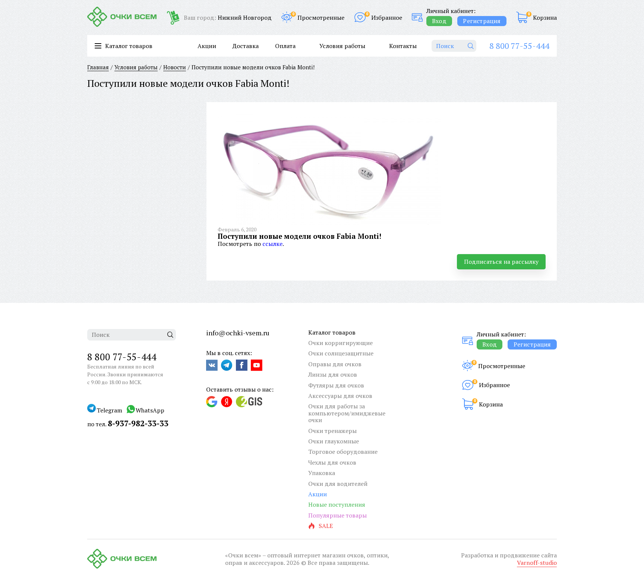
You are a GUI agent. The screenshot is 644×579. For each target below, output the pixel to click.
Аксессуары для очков (340, 395)
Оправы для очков (335, 364)
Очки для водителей (337, 483)
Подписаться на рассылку (501, 261)
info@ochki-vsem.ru (237, 332)
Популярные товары (337, 515)
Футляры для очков (336, 385)
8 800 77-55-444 (519, 45)
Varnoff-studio (537, 563)
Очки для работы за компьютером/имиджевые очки (346, 413)
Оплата (285, 46)
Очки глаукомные (333, 441)
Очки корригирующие (340, 342)
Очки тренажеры (332, 430)
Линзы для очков (332, 374)
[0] (521, 17)
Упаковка (321, 472)
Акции (207, 46)
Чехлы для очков (332, 462)
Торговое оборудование (343, 451)
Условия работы (342, 46)
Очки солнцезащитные (340, 353)
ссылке (272, 244)
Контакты (403, 46)
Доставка (246, 46)
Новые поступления (336, 504)
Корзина (545, 17)
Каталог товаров (332, 332)
